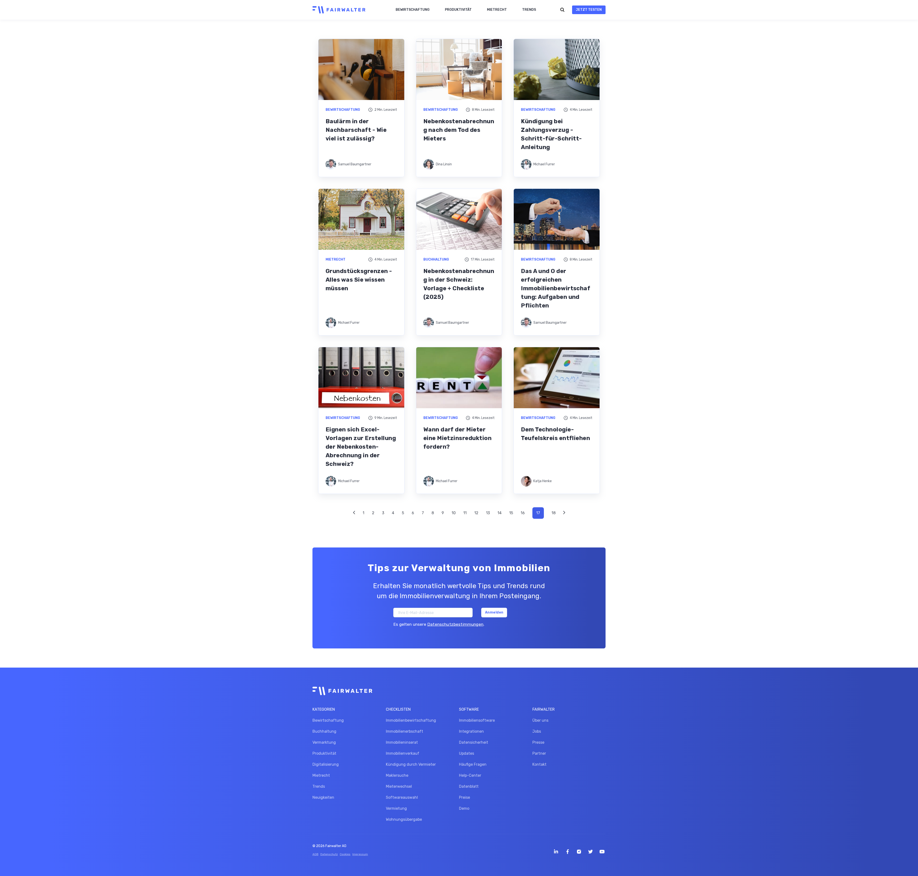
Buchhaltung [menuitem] (324, 731)
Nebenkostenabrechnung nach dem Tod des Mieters (458, 130)
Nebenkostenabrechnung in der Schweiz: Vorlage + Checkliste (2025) (458, 284)
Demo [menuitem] (464, 808)
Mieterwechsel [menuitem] (399, 786)
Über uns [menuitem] (540, 720)
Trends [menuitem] (318, 786)
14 (499, 513)
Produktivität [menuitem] (324, 753)
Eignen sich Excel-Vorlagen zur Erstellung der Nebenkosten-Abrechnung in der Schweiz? (361, 446)
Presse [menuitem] (538, 742)
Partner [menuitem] (539, 753)
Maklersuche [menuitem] (397, 775)
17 (538, 513)
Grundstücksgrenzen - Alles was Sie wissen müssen (359, 280)
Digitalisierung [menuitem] (325, 764)
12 (476, 513)
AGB (315, 854)
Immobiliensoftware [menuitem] (477, 720)
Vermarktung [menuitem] (324, 742)
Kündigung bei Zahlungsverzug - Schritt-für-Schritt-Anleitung (551, 134)
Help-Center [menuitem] (470, 775)
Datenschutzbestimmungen (455, 624)
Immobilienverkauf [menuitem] (402, 753)
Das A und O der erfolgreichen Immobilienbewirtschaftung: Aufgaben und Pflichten (555, 288)
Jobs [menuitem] (536, 731)
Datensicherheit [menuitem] (473, 742)
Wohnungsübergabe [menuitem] (404, 819)
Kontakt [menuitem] (539, 764)
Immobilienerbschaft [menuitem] (404, 731)
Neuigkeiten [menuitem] (323, 797)
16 (523, 513)
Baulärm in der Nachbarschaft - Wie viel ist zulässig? (356, 130)
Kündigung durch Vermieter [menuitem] (411, 764)
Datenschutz (329, 854)
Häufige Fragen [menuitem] (472, 764)
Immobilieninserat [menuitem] (402, 742)
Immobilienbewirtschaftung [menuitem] (411, 720)
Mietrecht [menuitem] (321, 775)
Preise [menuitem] (464, 797)
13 (488, 513)
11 (465, 513)
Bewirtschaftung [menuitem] (328, 720)
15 (511, 513)
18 (554, 513)
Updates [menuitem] (466, 753)
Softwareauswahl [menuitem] (402, 797)
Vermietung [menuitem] (396, 808)
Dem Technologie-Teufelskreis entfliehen (555, 433)
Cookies (345, 854)
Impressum (360, 854)
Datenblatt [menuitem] (469, 786)
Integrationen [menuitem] (471, 731)
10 (454, 513)
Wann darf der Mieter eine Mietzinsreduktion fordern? (457, 438)
